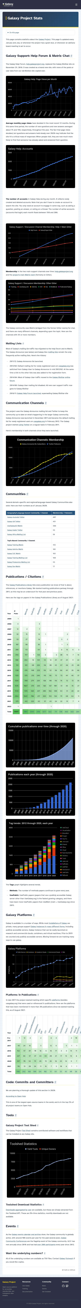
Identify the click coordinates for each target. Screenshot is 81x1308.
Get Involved (46, 1292)
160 (34, 1071)
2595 (32, 712)
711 (56, 712)
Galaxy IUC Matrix (13, 554)
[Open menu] (76, 5)
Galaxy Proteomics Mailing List (18, 562)
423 (72, 712)
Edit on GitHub (69, 1270)
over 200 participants (46, 1244)
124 (40, 1071)
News (44, 1286)
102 (45, 1071)
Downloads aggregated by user (18, 1210)
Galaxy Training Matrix (15, 545)
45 (66, 1071)
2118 (38, 712)
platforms (56, 1000)
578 (60, 712)
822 (50, 712)
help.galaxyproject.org (35, 64)
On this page (14, 32)
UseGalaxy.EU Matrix (14, 526)
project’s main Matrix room (24, 275)
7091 (25, 712)
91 (51, 1071)
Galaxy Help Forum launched (29, 393)
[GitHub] (63, 1286)
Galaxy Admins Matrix (15, 549)
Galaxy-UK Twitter (13, 521)
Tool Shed (26, 1130)
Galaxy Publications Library (21, 585)
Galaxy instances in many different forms (48, 926)
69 (56, 1071)
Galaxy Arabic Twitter (14, 530)
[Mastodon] (67, 1286)
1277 (44, 712)
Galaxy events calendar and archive (26, 1234)
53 (61, 1071)
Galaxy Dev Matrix (13, 566)
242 (23, 1071)
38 (76, 1071)
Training (25, 1289)
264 (77, 712)
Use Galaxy (26, 1286)
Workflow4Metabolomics (32, 1025)
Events (44, 1289)
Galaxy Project (45, 39)
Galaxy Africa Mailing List (16, 534)
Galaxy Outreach (66, 1258)
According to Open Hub (16, 1096)
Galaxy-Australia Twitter (15, 517)
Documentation (27, 1292)
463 (66, 712)
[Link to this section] (71, 56)
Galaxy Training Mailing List (17, 558)
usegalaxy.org (64, 366)
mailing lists (53, 352)
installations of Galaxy (58, 923)
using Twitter (24, 425)
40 (71, 1071)
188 (29, 1071)
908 (18, 1071)
